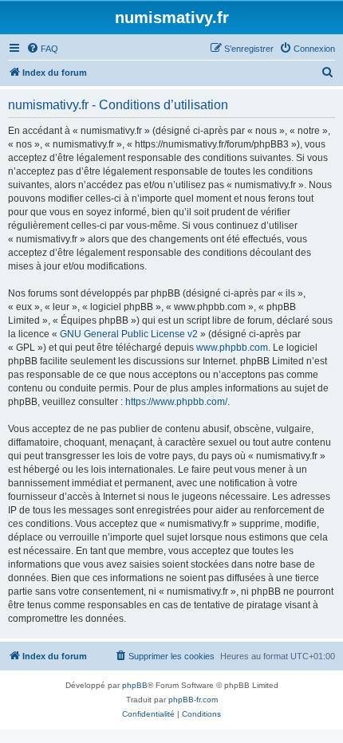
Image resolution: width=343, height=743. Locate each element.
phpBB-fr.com (193, 699)
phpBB (135, 685)
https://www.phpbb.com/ (176, 401)
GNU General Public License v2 (129, 334)
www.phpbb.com (232, 347)
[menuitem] (42, 48)
